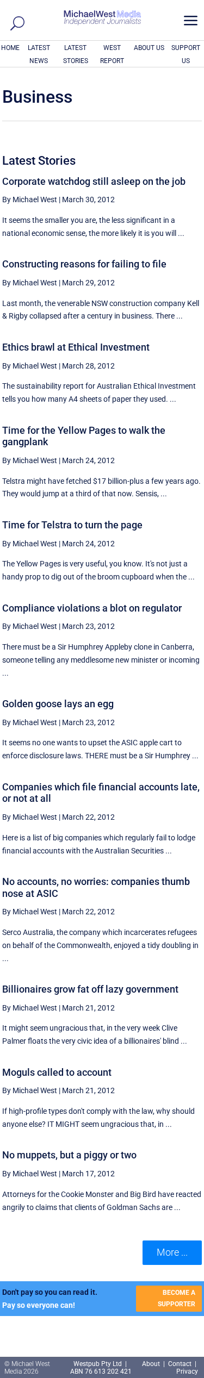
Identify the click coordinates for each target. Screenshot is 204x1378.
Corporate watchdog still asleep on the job (94, 181)
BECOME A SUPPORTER (176, 1298)
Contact (179, 1364)
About (152, 1364)
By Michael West (29, 199)
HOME (10, 48)
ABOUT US (149, 48)
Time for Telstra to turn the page (72, 525)
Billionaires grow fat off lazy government (90, 989)
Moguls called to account (57, 1072)
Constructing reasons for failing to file (84, 264)
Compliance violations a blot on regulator (92, 608)
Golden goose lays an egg (58, 703)
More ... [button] (172, 1252)
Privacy (187, 1371)
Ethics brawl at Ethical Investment (76, 347)
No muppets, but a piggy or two (69, 1155)
